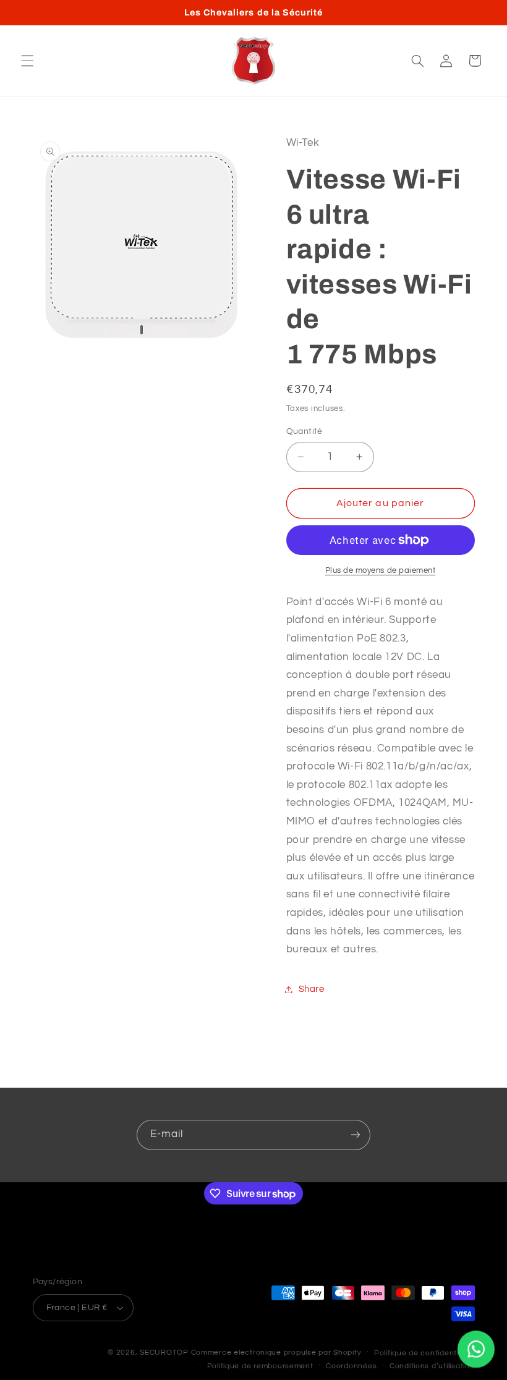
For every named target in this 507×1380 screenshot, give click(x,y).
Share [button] (312, 989)
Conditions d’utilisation (432, 1366)
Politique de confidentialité (424, 1353)
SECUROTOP (164, 1352)
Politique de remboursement (260, 1366)
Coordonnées (351, 1366)
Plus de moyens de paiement (380, 571)
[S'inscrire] (355, 1135)
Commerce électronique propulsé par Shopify (276, 1352)
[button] (27, 60)
